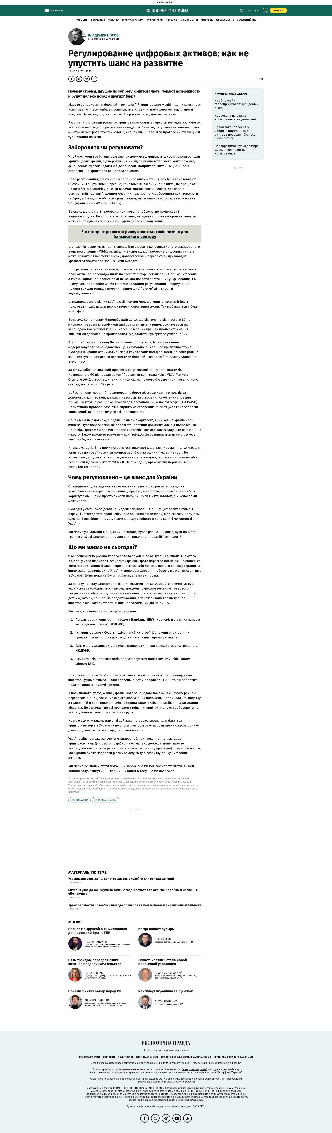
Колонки (113, 19)
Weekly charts (225, 19)
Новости (81, 19)
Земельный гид (246, 19)
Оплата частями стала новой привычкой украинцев (162, 962)
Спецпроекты (189, 19)
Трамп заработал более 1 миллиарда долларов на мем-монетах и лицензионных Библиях (134, 905)
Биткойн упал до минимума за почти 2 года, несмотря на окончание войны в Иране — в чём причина (133, 892)
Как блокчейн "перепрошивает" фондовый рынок (236, 104)
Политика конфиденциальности (138, 1057)
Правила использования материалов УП (186, 1057)
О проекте (109, 1057)
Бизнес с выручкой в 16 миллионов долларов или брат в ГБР (97, 931)
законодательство (105, 800)
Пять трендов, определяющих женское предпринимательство (94, 962)
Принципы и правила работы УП (233, 1057)
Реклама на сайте (89, 1057)
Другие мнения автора (231, 94)
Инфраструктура (132, 19)
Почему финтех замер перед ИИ (95, 991)
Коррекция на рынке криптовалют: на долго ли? (235, 117)
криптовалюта (79, 800)
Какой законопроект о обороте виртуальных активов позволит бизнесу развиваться (235, 132)
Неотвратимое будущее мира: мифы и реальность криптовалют (237, 149)
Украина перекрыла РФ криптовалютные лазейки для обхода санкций (121, 879)
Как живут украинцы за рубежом (165, 991)
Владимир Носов (103, 35)
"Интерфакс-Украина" (194, 1069)
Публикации (97, 19)
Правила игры (154, 19)
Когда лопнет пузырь (156, 929)
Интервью (207, 19)
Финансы (172, 19)
